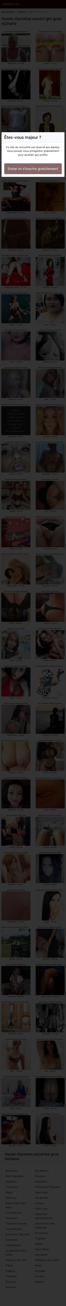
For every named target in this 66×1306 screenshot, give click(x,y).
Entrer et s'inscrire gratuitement (33, 169)
